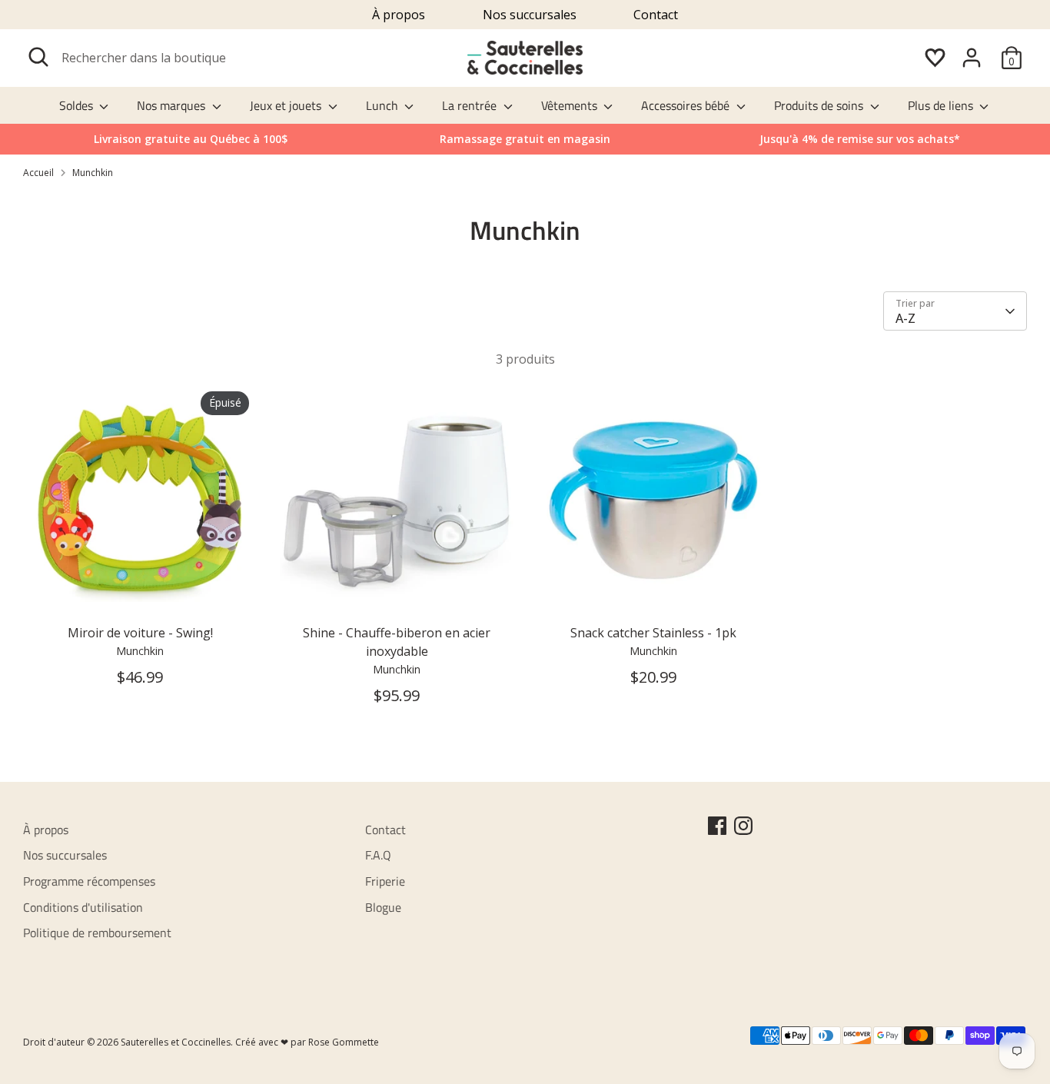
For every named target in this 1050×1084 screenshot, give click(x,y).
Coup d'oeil (140, 591)
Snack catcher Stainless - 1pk (653, 632)
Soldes (77, 105)
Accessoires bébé (687, 105)
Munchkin (92, 172)
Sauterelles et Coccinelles (176, 1042)
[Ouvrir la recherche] (38, 57)
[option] (860, 139)
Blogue (383, 907)
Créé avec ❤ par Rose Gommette (307, 1042)
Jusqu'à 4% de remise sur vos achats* (859, 138)
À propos (398, 14)
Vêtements (570, 105)
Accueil (38, 172)
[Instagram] (743, 825)
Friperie (385, 881)
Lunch (383, 105)
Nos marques (172, 105)
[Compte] (971, 57)
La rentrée (471, 105)
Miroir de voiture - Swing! (140, 632)
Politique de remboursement (97, 932)
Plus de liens (942, 105)
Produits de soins (820, 105)
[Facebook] (717, 825)
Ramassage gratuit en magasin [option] (525, 138)
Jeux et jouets (287, 105)
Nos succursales (530, 14)
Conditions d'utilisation (83, 907)
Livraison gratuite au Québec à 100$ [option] (190, 138)
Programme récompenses (89, 881)
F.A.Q (378, 855)
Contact (655, 14)
